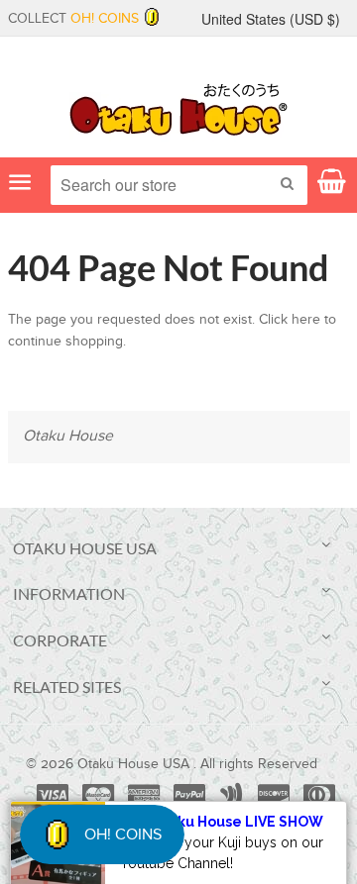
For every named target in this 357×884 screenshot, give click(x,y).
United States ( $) (270, 19)
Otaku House (68, 436)
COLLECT (73, 19)
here (306, 320)
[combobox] (179, 185)
